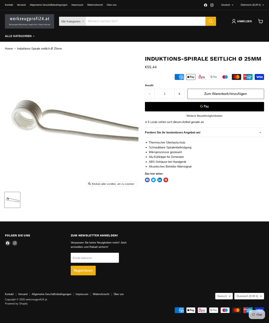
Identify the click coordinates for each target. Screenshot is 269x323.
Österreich (251, 5)
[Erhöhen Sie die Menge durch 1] (179, 94)
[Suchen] (210, 21)
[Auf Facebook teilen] (147, 180)
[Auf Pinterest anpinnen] (165, 180)
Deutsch (225, 5)
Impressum (77, 5)
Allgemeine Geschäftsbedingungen (49, 5)
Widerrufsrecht (95, 5)
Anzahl (149, 85)
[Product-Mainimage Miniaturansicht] (12, 200)
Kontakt (9, 5)
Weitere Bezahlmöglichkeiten (204, 115)
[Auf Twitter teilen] (153, 180)
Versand (21, 5)
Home (9, 48)
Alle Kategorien (18, 36)
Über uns (112, 5)
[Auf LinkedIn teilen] (159, 180)
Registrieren (83, 270)
